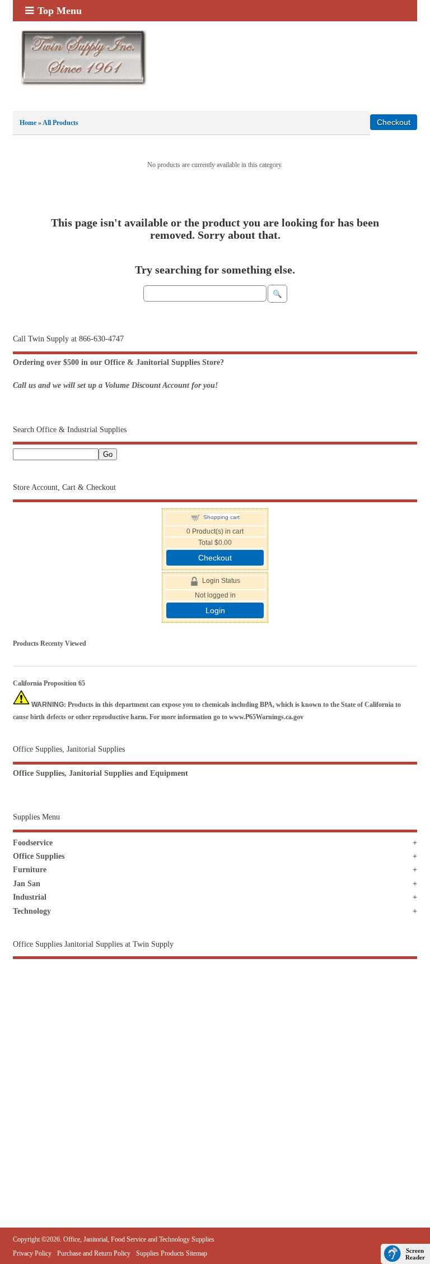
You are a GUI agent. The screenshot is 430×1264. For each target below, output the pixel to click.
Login (215, 610)
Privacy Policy (32, 1253)
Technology (32, 911)
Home (28, 123)
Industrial (29, 897)
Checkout (215, 558)
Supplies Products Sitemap (171, 1253)
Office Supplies (38, 856)
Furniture (29, 869)
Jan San (26, 883)
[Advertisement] (215, 1062)
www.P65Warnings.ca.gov (266, 717)
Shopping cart (221, 517)
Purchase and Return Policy (93, 1253)
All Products (60, 123)
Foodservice (33, 843)
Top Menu (60, 10)
